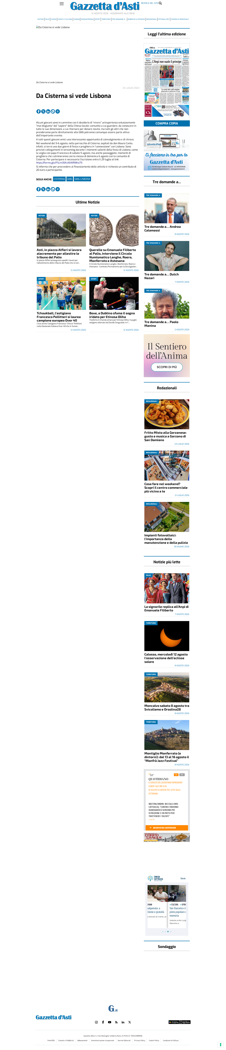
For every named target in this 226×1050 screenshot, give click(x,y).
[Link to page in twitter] (43, 111)
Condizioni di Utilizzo (170, 1040)
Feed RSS (51, 1040)
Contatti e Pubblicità (66, 1040)
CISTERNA (59, 179)
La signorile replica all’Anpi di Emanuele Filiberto (166, 608)
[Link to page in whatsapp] (53, 111)
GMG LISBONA (82, 179)
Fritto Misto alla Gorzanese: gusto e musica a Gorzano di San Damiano (165, 436)
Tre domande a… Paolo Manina (161, 323)
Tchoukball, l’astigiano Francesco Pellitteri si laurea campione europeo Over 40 (59, 316)
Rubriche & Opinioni (136, 19)
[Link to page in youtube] (110, 1022)
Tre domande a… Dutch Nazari (161, 276)
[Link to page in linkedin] (48, 111)
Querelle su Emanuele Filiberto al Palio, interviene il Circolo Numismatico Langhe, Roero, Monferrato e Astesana (112, 255)
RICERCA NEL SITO (149, 3)
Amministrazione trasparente (103, 1040)
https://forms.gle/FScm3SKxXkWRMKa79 (59, 162)
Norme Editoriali (124, 1040)
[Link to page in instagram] (96, 1022)
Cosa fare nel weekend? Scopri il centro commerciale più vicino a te (166, 487)
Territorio (106, 19)
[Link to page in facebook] (38, 111)
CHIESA (53, 19)
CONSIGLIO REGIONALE (180, 19)
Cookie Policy (154, 1040)
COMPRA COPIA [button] (167, 123)
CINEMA (77, 19)
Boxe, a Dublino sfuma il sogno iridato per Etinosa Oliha (112, 315)
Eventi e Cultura (65, 19)
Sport (97, 19)
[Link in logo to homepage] (61, 1017)
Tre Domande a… (119, 19)
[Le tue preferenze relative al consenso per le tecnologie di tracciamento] (221, 1045)
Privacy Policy (139, 1040)
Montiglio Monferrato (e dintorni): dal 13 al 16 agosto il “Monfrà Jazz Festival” (166, 756)
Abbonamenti (82, 1040)
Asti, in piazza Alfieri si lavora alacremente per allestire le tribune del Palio (59, 253)
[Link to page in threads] (58, 111)
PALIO (47, 19)
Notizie (41, 19)
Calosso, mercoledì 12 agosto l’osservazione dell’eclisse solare (166, 657)
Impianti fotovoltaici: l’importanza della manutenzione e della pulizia (166, 538)
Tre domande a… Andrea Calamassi (162, 228)
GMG (69, 179)
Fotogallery (163, 19)
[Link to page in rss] (116, 1022)
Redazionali (151, 19)
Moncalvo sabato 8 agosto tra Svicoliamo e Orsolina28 (166, 707)
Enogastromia (87, 19)
